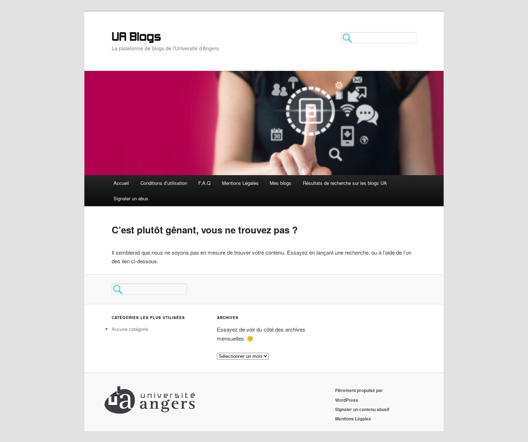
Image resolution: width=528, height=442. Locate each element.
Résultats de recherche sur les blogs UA (345, 182)
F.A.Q (204, 182)
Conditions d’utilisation (163, 182)
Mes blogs (280, 182)
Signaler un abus (131, 198)
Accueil (121, 182)
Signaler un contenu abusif (362, 409)
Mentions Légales (240, 182)
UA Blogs (136, 38)
